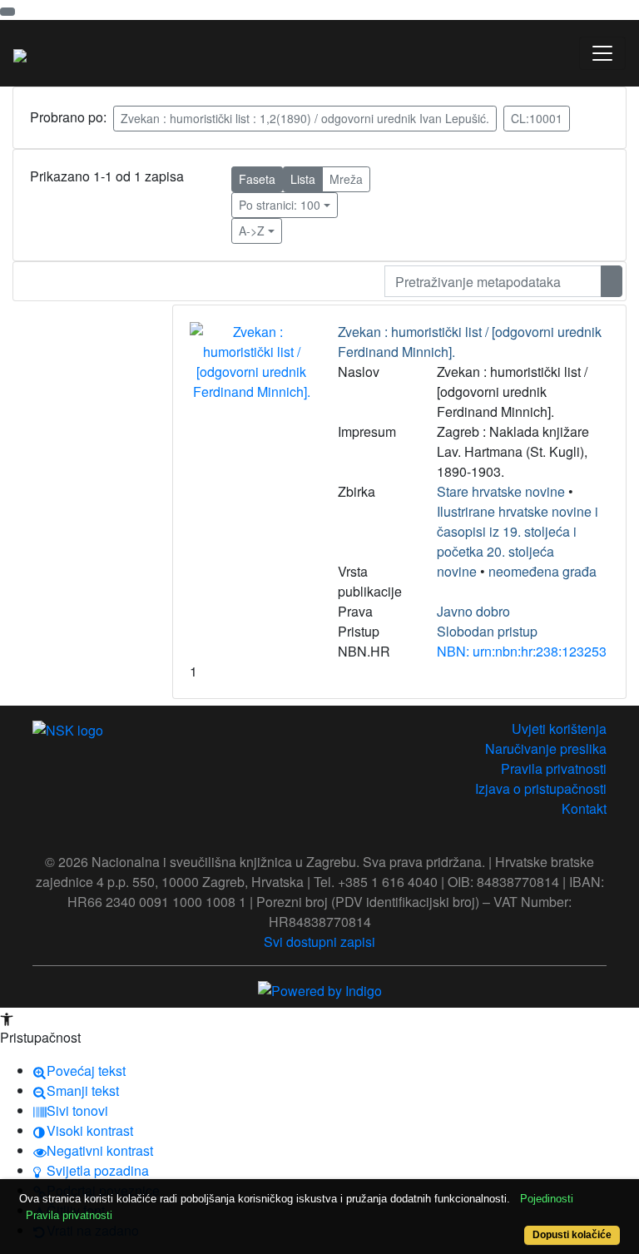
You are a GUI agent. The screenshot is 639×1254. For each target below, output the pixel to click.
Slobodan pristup (487, 631)
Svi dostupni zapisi (319, 941)
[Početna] (20, 53)
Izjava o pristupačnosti (541, 788)
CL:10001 (536, 118)
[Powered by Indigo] (320, 989)
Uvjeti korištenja (559, 728)
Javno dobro (473, 611)
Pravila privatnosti (554, 768)
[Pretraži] (611, 281)
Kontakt (584, 808)
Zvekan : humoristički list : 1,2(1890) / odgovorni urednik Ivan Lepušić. (305, 118)
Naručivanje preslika (546, 748)
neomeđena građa (542, 571)
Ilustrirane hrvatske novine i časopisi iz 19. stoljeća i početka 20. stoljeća (517, 531)
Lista (302, 179)
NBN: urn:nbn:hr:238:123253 (522, 651)
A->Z (252, 230)
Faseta (257, 179)
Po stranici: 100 (279, 204)
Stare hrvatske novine (501, 491)
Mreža (346, 179)
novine (457, 571)
